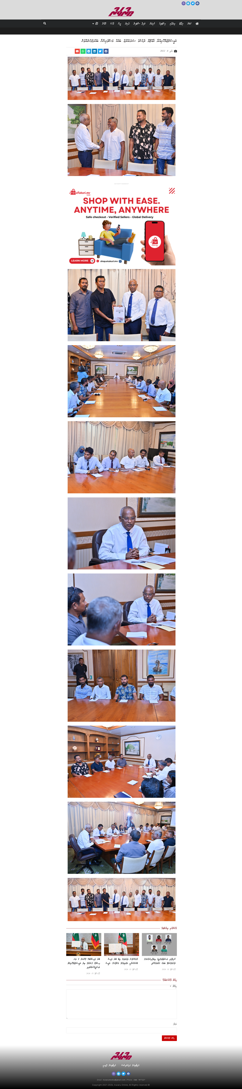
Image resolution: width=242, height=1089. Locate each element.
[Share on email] (77, 51)
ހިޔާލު (173, 986)
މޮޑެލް (104, 24)
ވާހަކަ (112, 24)
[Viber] (114, 1074)
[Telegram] (119, 1074)
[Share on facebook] (106, 51)
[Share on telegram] (88, 51)
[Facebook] (128, 1074)
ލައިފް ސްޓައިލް (140, 24)
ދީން (119, 24)
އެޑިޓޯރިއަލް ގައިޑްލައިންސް (130, 1065)
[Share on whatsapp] (83, 51)
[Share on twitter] (100, 51)
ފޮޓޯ (97, 24)
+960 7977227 (139, 1080)
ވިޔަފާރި (172, 24)
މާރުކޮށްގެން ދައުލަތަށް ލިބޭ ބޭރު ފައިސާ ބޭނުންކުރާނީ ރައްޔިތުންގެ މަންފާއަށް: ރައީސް (122, 961)
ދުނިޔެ (127, 24)
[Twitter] (123, 1074)
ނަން (175, 1024)
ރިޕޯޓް (181, 24)
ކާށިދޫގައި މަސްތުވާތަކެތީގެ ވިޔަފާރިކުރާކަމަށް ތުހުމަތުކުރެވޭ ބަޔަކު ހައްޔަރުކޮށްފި (159, 961)
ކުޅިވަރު (152, 24)
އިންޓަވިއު (162, 24)
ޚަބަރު (189, 24)
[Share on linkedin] (94, 51)
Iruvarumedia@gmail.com (114, 1080)
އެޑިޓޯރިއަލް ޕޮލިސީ (109, 1065)
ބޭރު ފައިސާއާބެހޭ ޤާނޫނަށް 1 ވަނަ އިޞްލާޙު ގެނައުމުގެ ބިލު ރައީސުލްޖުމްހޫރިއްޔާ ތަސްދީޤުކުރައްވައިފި (84, 963)
